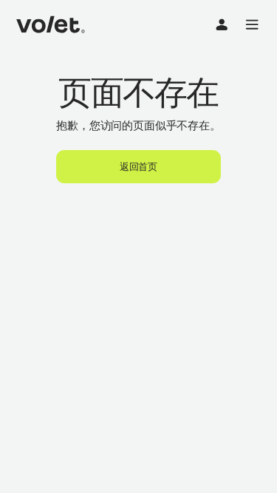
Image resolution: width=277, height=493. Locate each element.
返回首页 (138, 166)
